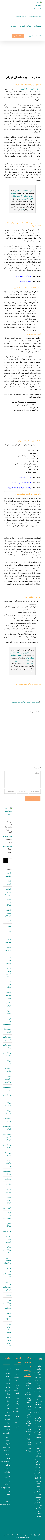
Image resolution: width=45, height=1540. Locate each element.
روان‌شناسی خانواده (8, 1070)
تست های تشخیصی (8, 939)
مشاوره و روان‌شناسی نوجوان (8, 1286)
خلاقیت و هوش (8, 1004)
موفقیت (8, 1295)
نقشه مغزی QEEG (8, 1316)
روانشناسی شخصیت (8, 1104)
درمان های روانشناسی (8, 1021)
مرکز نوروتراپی (28, 1393)
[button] (8, 36)
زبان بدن (8, 1184)
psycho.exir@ (5, 1488)
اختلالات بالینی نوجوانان (8, 913)
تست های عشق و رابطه (8, 972)
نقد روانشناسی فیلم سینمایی (8, 1304)
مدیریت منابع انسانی (8, 1239)
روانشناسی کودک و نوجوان (8, 1137)
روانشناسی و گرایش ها (8, 1163)
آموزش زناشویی (8, 875)
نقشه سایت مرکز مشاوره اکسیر (17, 1374)
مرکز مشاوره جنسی (28, 1423)
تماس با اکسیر (17, 1419)
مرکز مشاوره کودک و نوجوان (28, 1384)
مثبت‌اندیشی (8, 1231)
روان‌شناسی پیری (8, 1046)
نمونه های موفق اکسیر (9, 1341)
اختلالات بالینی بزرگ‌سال (8, 891)
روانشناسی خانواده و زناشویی (8, 1079)
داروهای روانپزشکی (8, 1012)
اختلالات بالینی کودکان (8, 902)
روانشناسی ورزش (8, 1172)
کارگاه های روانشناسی (8, 1215)
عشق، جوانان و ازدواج (8, 1199)
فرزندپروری (8, 1208)
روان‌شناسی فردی (8, 1120)
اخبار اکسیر (9, 882)
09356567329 (7, 846)
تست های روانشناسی (17, 1400)
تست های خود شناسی (8, 949)
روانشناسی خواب (8, 1088)
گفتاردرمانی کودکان (8, 1225)
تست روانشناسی (27, 1449)
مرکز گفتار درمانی (28, 1400)
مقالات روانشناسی (17, 1410)
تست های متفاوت (8, 984)
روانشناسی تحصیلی (8, 1054)
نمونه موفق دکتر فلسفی (8, 1328)
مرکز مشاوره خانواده (28, 1414)
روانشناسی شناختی (8, 1112)
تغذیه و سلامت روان (8, 995)
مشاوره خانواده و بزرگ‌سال (8, 1260)
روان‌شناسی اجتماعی (8, 1038)
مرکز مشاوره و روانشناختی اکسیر (22, 652)
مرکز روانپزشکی (27, 1407)
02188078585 (7, 836)
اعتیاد (9, 921)
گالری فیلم (17, 1428)
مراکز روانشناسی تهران (19, 702)
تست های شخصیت (8, 960)
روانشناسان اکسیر (8, 1030)
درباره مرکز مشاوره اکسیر (17, 1389)
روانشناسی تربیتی (8, 1062)
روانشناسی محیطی (8, 1146)
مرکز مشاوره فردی (28, 1431)
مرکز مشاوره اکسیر (33, 702)
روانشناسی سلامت (8, 1096)
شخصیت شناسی (8, 1190)
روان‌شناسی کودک (8, 1127)
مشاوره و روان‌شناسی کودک (8, 1272)
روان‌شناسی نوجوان (8, 1154)
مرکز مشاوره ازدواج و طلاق (28, 1441)
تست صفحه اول (9, 928)
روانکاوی (8, 1179)
